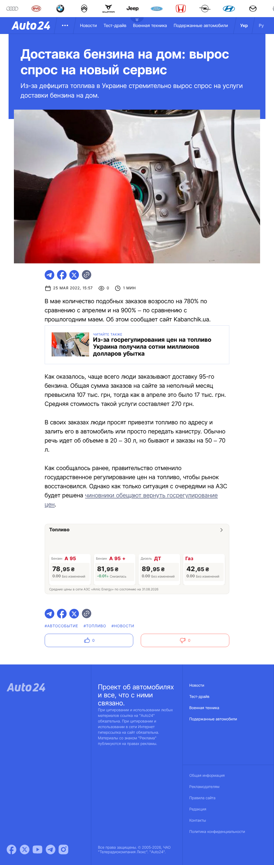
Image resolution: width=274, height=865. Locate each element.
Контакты (197, 820)
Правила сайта (202, 798)
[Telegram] (50, 849)
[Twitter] (24, 849)
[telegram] (49, 275)
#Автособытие (61, 626)
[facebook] (62, 275)
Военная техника (150, 25)
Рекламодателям (204, 787)
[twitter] (74, 275)
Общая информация (207, 775)
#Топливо (94, 626)
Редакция (197, 809)
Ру (261, 25)
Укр (244, 25)
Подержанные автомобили (201, 25)
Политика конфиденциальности (217, 831)
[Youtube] (37, 849)
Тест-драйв (115, 25)
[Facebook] (11, 849)
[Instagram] (63, 849)
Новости (88, 25)
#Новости (123, 626)
